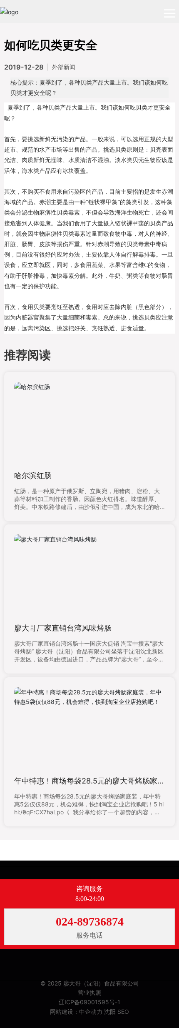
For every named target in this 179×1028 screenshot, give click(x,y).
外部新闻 (63, 66)
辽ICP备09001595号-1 (89, 1002)
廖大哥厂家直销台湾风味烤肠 (63, 628)
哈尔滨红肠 (33, 475)
